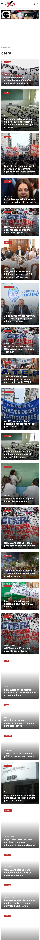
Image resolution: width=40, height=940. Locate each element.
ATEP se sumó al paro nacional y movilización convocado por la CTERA (17, 379)
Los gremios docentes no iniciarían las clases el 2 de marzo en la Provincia (18, 274)
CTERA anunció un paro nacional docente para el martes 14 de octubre (17, 454)
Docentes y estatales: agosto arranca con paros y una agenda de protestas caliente (19, 169)
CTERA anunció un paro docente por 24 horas (17, 649)
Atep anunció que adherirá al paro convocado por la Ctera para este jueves (19, 798)
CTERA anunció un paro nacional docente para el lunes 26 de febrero (17, 873)
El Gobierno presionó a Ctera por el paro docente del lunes (20, 200)
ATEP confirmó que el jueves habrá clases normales (19, 500)
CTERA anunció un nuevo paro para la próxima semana (19, 544)
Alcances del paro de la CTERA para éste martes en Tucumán (19, 349)
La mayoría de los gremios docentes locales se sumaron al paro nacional (20, 692)
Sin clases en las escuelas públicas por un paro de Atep (19, 755)
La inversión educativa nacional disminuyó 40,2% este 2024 (18, 604)
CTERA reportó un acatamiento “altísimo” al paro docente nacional (17, 80)
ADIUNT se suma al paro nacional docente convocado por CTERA (20, 424)
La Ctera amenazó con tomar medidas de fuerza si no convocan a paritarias (19, 903)
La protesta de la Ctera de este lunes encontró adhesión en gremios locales (19, 842)
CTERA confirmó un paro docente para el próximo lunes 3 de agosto (17, 230)
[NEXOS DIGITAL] (10, 4)
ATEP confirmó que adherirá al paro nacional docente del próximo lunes (19, 573)
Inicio (4, 47)
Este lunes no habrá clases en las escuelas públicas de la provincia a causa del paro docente (19, 123)
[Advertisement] (20, 33)
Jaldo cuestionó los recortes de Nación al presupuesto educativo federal (19, 318)
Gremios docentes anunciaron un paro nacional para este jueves (19, 723)
